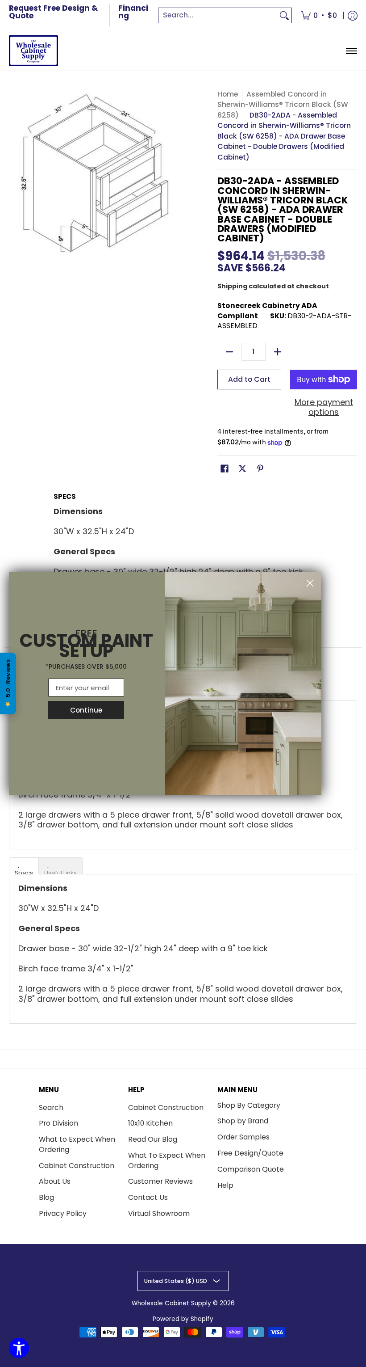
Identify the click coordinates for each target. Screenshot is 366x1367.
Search (51, 1107)
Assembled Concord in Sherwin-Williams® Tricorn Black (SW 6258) (282, 104)
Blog (46, 1197)
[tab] (24, 865)
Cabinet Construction (76, 1165)
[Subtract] (229, 352)
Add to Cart (249, 379)
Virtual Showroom (159, 1213)
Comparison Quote (250, 1169)
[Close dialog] (310, 583)
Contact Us (148, 1197)
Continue (86, 710)
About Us (55, 1181)
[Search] (284, 15)
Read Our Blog (152, 1139)
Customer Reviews (160, 1181)
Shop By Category (248, 1105)
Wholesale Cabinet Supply (171, 1303)
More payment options (324, 407)
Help (225, 1185)
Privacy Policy (63, 1213)
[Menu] (351, 51)
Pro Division (58, 1123)
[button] (224, 469)
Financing (133, 12)
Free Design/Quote (250, 1153)
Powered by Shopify (183, 1319)
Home (227, 94)
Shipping (232, 286)
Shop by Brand (242, 1121)
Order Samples (243, 1137)
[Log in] (353, 15)
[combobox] (217, 15)
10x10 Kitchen (150, 1123)
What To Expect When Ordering (166, 1160)
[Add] (278, 352)
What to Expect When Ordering (77, 1144)
